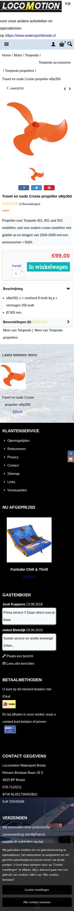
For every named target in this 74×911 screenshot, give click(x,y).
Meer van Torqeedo (17, 330)
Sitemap (13, 473)
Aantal (16, 266)
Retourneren (16, 449)
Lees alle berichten (20, 663)
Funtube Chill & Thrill (29, 569)
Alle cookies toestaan (37, 902)
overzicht (16, 88)
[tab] (37, 288)
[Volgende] (70, 89)
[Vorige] (65, 89)
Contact (13, 465)
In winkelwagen (48, 266)
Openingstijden (18, 440)
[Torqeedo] (5, 213)
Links (11, 482)
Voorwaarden (17, 490)
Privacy (12, 457)
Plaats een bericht (20, 656)
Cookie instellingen (37, 889)
